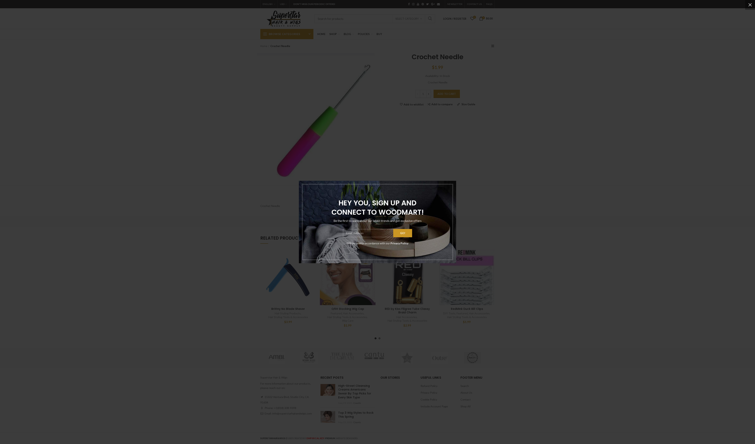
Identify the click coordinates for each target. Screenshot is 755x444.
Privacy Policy (399, 243)
